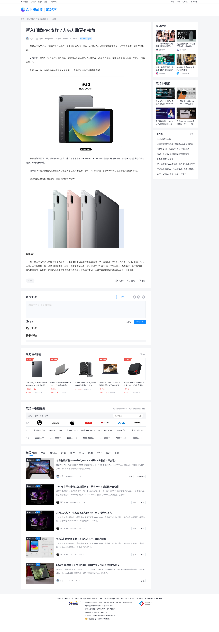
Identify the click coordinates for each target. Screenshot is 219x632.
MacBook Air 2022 (104, 430)
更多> (142, 354)
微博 (138, 297)
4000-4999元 (72, 438)
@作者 (129, 322)
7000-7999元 (121, 438)
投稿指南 (103, 598)
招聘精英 (132, 598)
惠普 (37, 416)
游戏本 (47, 416)
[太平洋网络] (73, 602)
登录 (172, 2)
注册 (178, 2)
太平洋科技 (32, 9)
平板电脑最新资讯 (43, 19)
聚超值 (40, 2)
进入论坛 (185, 2)
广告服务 (88, 598)
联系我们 (117, 598)
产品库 (33, 2)
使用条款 (110, 598)
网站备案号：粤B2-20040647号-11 (97, 612)
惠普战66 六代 (39, 430)
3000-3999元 (55, 438)
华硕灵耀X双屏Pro (55, 430)
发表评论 (139, 322)
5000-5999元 (88, 438)
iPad (44, 46)
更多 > (192, 134)
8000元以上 (137, 438)
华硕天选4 (121, 430)
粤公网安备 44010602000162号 (99, 619)
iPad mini (140, 476)
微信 (143, 297)
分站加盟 (124, 598)
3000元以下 (39, 438)
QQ (134, 297)
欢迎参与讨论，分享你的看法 (40, 305)
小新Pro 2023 (72, 430)
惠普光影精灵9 (137, 430)
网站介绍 (74, 598)
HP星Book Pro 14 (88, 430)
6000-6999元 (104, 438)
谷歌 (142, 581)
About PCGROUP (63, 598)
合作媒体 (95, 598)
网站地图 (139, 598)
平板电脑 (30, 19)
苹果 (41, 416)
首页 (22, 19)
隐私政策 (81, 598)
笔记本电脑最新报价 (137, 409)
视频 (45, 2)
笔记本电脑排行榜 (120, 409)
